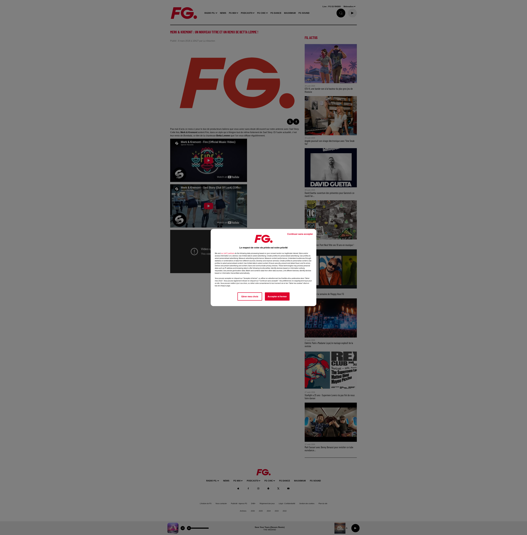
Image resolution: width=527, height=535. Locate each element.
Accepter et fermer (277, 296)
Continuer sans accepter (300, 234)
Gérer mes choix (249, 296)
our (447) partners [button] (227, 253)
